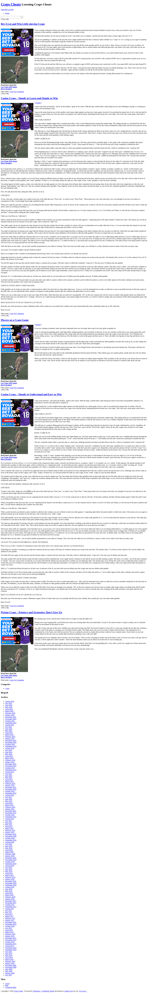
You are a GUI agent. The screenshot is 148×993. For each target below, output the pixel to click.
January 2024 (9, 762)
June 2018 (8, 889)
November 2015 (10, 940)
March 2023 (9, 781)
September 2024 (10, 746)
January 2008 (9, 973)
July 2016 (8, 928)
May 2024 (8, 754)
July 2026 (8, 703)
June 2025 (8, 729)
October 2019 (10, 862)
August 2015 (9, 946)
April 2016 (9, 930)
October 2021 (10, 815)
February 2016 (10, 934)
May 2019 (8, 871)
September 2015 (10, 944)
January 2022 (9, 809)
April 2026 (9, 709)
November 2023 (10, 766)
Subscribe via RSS (7, 10)
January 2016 (9, 936)
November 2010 (10, 948)
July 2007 (8, 975)
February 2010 (10, 961)
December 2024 (10, 740)
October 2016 (10, 926)
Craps (12, 92)
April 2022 (9, 803)
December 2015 (10, 938)
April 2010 (9, 957)
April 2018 (9, 893)
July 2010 (8, 952)
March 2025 (9, 735)
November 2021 (10, 813)
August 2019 (9, 866)
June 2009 (8, 969)
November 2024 (10, 742)
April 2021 (9, 826)
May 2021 (8, 824)
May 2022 (8, 801)
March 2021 (9, 828)
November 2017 (10, 903)
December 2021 (10, 811)
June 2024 (8, 752)
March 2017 (9, 916)
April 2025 (9, 733)
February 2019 (10, 877)
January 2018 (9, 899)
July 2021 (8, 821)
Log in (7, 983)
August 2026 (9, 701)
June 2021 (8, 823)
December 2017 (10, 901)
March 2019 (9, 875)
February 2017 (10, 918)
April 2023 (9, 780)
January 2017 (9, 920)
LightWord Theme (48, 991)
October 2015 (10, 942)
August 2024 (9, 748)
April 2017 (9, 914)
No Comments (19, 92)
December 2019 (10, 858)
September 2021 (10, 817)
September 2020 (10, 840)
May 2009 (8, 971)
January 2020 (9, 856)
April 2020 (9, 850)
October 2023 (10, 768)
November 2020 (10, 836)
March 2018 (9, 895)
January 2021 (9, 832)
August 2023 (9, 772)
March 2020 (9, 852)
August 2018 (9, 887)
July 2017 (8, 911)
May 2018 (8, 891)
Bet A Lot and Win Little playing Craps (23, 23)
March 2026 (9, 711)
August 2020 (9, 842)
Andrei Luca (68, 991)
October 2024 (10, 744)
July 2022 (8, 797)
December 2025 (10, 717)
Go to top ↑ (83, 991)
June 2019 (8, 869)
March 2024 (9, 758)
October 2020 (10, 838)
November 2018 (10, 883)
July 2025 (8, 727)
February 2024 (10, 760)
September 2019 (10, 864)
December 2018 (10, 881)
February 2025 (10, 736)
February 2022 (10, 807)
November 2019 (10, 860)
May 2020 (8, 848)
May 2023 (8, 778)
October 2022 (10, 791)
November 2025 (10, 719)
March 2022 (9, 805)
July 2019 (8, 868)
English (38, 103)
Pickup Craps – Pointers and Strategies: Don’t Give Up (31, 612)
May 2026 (8, 707)
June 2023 (8, 776)
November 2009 (10, 967)
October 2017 (10, 905)
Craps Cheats (11, 4)
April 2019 (9, 873)
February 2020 (10, 854)
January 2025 (9, 738)
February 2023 (10, 783)
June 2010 (8, 954)
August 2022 (9, 795)
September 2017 (10, 907)
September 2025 (10, 723)
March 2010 (9, 959)
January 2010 (9, 963)
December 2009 (10, 965)
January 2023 (9, 785)
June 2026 (8, 705)
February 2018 (10, 897)
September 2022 (10, 793)
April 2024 (9, 756)
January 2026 (9, 715)
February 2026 (10, 713)
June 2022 (8, 799)
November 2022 (10, 789)
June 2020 (8, 846)
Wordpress (36, 991)
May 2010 (8, 955)
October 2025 (10, 721)
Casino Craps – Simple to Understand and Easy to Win (31, 394)
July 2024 (8, 750)
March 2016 (9, 932)
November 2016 (10, 924)
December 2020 (10, 834)
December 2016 (10, 922)
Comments (10, 987)
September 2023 (10, 770)
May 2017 (8, 912)
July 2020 (8, 844)
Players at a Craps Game (15, 320)
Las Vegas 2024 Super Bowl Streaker (9, 88)
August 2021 (9, 819)
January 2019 (9, 879)
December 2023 (10, 764)
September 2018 (10, 885)
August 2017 (9, 909)
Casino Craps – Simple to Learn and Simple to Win (29, 98)
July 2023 (8, 774)
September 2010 (10, 950)
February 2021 (10, 830)
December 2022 (10, 787)
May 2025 (8, 731)
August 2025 (9, 725)
